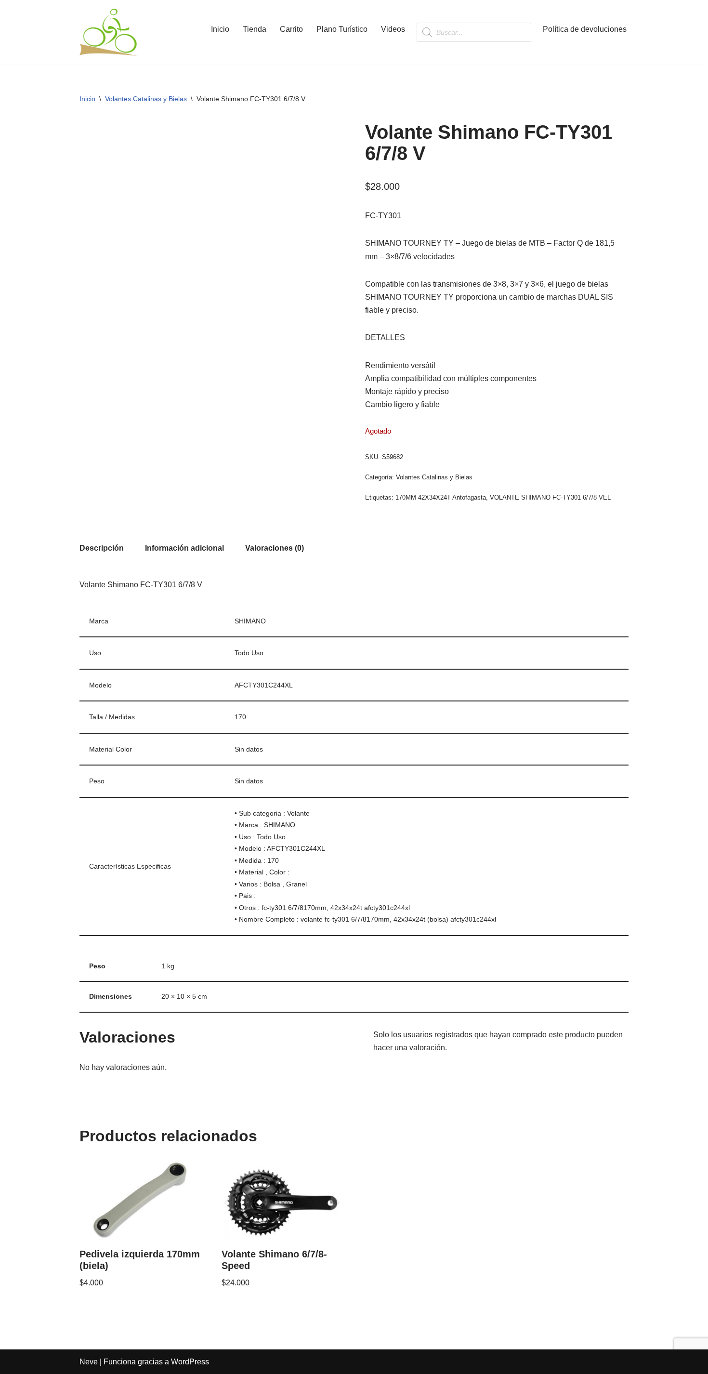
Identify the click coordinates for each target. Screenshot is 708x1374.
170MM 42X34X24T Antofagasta (440, 497)
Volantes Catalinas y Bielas (146, 99)
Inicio (220, 29)
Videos (393, 29)
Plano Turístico (341, 29)
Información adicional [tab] (184, 548)
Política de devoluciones (585, 29)
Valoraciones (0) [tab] (274, 548)
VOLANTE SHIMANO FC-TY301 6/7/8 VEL (550, 497)
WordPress (190, 1362)
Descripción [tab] (101, 548)
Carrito (291, 29)
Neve (88, 1362)
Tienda (254, 29)
